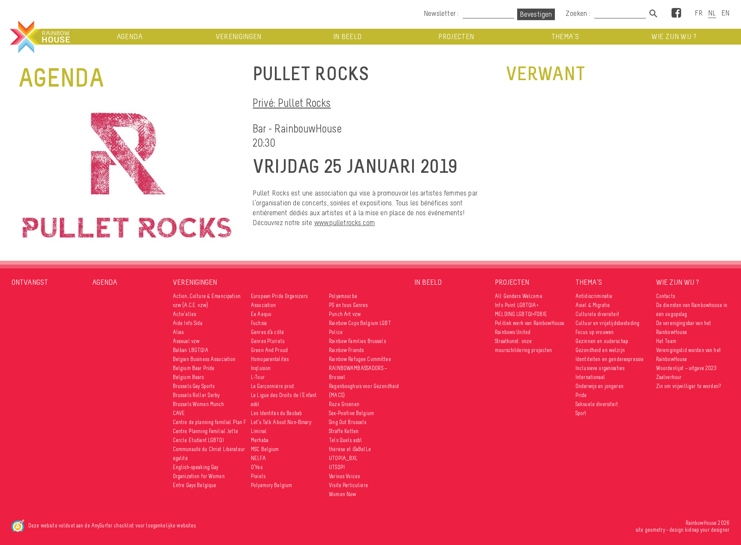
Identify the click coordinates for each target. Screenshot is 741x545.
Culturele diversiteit (597, 314)
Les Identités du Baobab (276, 413)
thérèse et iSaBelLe (350, 449)
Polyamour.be (343, 296)
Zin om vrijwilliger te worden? (688, 386)
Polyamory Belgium (271, 485)
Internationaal (590, 377)
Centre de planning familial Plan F (210, 422)
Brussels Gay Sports (194, 386)
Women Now (342, 494)
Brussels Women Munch (198, 404)
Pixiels (258, 476)
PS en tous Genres (348, 305)
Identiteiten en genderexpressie (609, 359)
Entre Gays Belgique (195, 485)
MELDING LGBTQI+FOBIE (521, 314)
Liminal (259, 431)
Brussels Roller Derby (196, 395)
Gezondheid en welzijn (600, 350)
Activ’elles (184, 314)
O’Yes (256, 467)
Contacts (665, 296)
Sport (581, 413)
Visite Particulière (348, 485)
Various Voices (344, 476)
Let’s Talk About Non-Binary (281, 422)
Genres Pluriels (267, 341)
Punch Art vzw (345, 314)
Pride (581, 395)
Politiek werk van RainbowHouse (529, 323)
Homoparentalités (270, 359)
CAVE (179, 413)
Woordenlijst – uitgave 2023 (686, 368)
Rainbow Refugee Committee (360, 359)
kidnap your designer (707, 530)
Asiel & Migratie (592, 305)
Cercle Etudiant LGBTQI (198, 440)
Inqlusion (261, 368)
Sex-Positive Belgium (351, 413)
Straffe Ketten (343, 431)
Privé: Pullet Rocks (292, 103)
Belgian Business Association (204, 359)
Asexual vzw (186, 341)
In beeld (347, 36)
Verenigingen (239, 36)
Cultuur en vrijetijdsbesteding (607, 323)
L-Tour (258, 377)
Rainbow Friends (346, 350)
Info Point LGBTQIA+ (517, 305)
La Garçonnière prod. (273, 386)
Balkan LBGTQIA (190, 350)
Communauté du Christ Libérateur (209, 449)
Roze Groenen (344, 404)
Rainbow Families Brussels (357, 341)
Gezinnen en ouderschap (601, 341)
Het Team (666, 341)
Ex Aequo (261, 314)
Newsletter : (441, 13)
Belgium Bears (188, 377)
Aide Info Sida (187, 323)
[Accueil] (39, 37)
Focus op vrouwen (594, 332)
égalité (180, 458)
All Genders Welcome (518, 296)
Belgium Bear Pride (194, 368)
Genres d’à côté (267, 332)
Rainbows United (512, 332)
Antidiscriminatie (593, 296)
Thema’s (565, 36)
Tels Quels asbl (345, 440)
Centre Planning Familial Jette (205, 431)
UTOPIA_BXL (343, 458)
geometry (655, 530)
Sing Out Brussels (347, 422)
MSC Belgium (265, 449)
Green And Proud (269, 350)
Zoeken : (579, 13)
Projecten (456, 36)
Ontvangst (30, 282)
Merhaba (259, 440)
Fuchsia (259, 323)
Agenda (130, 36)
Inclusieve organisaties (599, 368)
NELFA (258, 458)
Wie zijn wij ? (673, 36)
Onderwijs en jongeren (599, 386)
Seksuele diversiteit (596, 404)
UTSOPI (337, 467)
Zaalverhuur (669, 377)
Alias (178, 332)
